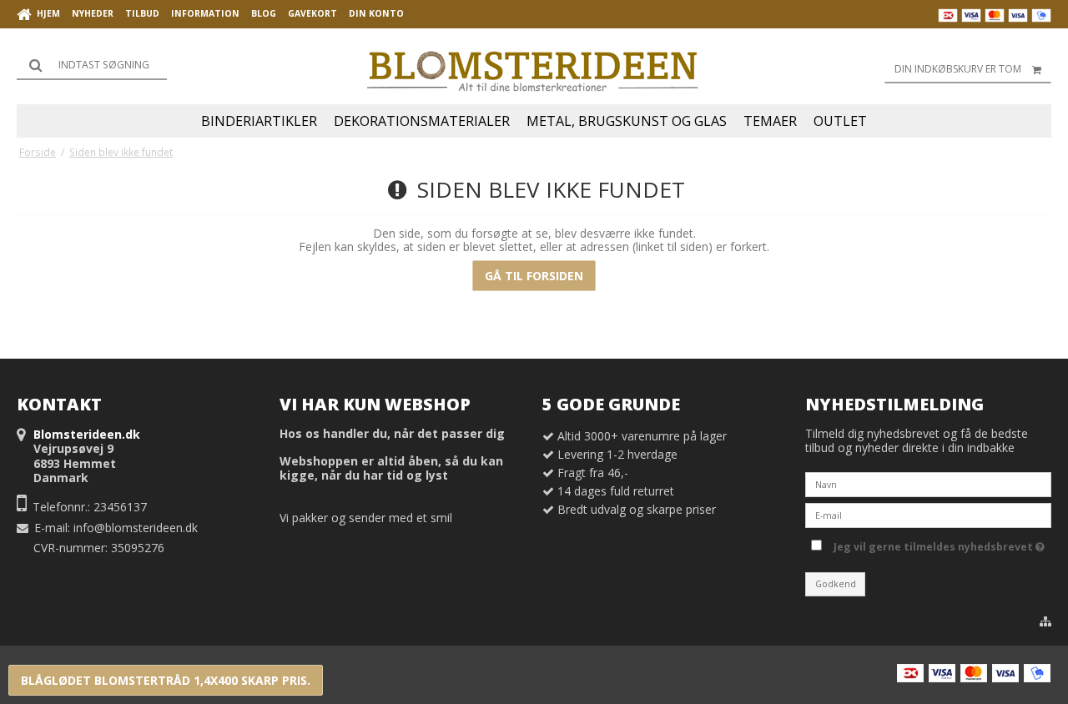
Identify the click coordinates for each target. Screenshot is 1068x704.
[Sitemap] (1045, 621)
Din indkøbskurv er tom (957, 69)
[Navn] (928, 483)
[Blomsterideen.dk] (534, 67)
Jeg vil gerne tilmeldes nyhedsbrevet (936, 544)
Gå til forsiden (534, 276)
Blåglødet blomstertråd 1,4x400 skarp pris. (165, 680)
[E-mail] (928, 514)
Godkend (835, 584)
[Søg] (92, 65)
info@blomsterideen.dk (135, 528)
